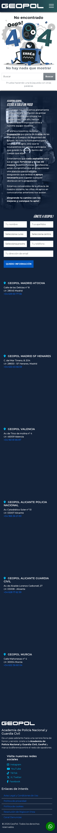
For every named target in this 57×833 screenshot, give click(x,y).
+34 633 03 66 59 (13, 367)
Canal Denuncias (12, 817)
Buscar (49, 76)
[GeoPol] (22, 5)
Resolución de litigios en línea (19, 812)
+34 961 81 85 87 (12, 440)
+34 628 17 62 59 (12, 592)
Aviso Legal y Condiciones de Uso (21, 795)
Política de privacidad (15, 801)
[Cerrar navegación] (51, 6)
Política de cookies (13, 806)
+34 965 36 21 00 (12, 516)
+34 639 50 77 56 (13, 294)
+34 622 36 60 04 (13, 665)
